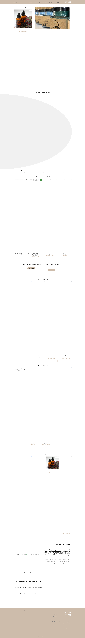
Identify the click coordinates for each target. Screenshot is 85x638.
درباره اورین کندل (54, 621)
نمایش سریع (14, 13)
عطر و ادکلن (20, 254)
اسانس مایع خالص (52, 469)
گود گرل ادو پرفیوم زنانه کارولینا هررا (20, 253)
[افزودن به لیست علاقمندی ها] (14, 15)
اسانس (23, 30)
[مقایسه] (14, 11)
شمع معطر (50, 254)
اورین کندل (55, 612)
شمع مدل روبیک (65, 253)
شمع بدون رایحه (65, 254)
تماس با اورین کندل (54, 619)
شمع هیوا (50, 253)
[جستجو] (24, 2)
